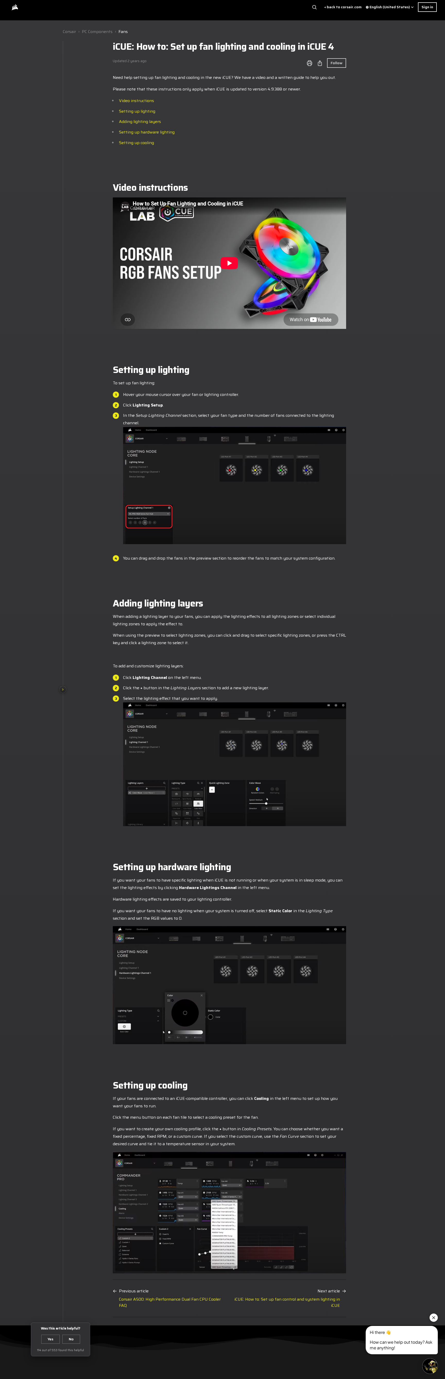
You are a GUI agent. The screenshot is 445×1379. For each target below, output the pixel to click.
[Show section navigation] (62, 689)
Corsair (69, 31)
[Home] (14, 7)
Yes (50, 1339)
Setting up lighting (137, 111)
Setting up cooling (136, 142)
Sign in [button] (427, 7)
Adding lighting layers (140, 121)
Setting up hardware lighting (147, 132)
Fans (123, 31)
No (71, 1339)
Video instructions (136, 100)
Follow (337, 63)
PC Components (97, 31)
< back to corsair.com (343, 7)
